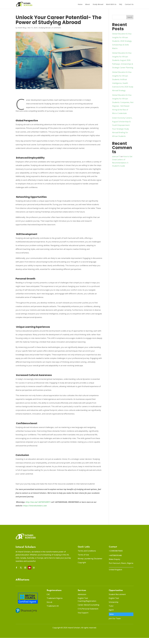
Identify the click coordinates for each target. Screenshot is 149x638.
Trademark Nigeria (54, 598)
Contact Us (129, 4)
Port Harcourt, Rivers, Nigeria (121, 563)
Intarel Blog (22, 28)
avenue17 (116, 156)
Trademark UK (53, 606)
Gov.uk (49, 602)
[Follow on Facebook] (16, 567)
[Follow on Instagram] (25, 567)
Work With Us (111, 4)
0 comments (56, 28)
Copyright (82, 562)
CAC (48, 594)
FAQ (120, 4)
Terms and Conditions (87, 551)
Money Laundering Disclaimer (90, 558)
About (87, 4)
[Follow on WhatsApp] (34, 567)
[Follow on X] (21, 567)
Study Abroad (98, 4)
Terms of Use (83, 555)
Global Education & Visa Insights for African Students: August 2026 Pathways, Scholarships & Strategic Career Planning (122, 60)
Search (129, 17)
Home (80, 4)
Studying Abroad (44, 28)
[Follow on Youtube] (29, 567)
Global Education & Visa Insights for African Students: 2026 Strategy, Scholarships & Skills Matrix (122, 41)
